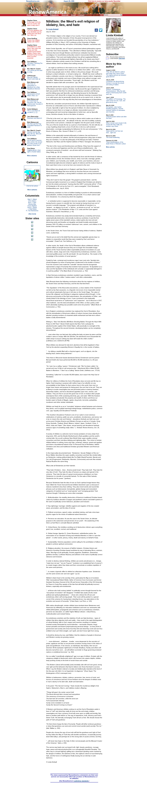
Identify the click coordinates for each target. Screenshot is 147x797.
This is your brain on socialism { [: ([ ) (33, 111)
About (73, 15)
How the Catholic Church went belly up (33, 78)
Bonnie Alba (32, 204)
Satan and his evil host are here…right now (114, 131)
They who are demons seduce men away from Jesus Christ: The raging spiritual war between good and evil (116, 73)
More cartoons (32, 189)
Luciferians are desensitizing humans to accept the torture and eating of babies (115, 82)
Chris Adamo (32, 201)
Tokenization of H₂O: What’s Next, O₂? (33, 94)
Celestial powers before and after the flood (116, 116)
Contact (81, 15)
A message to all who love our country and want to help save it (34, 23)
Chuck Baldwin (32, 206)
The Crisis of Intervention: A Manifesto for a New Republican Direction (33, 86)
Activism (65, 15)
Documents (54, 15)
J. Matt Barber (32, 209)
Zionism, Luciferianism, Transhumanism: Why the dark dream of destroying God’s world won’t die (116, 91)
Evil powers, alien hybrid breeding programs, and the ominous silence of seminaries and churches (115, 109)
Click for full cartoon (32, 186)
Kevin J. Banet (32, 207)
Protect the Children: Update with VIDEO (33, 41)
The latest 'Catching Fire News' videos (34, 64)
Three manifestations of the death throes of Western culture (116, 142)
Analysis (37, 15)
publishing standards (81, 781)
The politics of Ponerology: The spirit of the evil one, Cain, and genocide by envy (116, 100)
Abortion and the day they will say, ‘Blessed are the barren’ (34, 133)
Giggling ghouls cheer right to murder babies (34, 151)
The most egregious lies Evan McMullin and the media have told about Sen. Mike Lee (34, 32)
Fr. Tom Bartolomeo (32, 210)
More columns (32, 155)
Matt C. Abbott (32, 199)
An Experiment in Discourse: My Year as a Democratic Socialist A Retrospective (35, 103)
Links (45, 15)
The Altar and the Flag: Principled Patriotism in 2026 (34, 125)
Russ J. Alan (32, 202)
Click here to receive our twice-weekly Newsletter (104, 1)
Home (29, 15)
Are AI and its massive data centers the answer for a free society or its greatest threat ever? (34, 142)
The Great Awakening (112, 136)
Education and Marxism (34, 118)
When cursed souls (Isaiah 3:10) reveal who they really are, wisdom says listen (116, 124)
